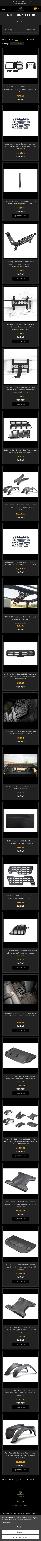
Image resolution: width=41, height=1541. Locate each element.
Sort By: (5, 44)
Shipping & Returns (20, 1505)
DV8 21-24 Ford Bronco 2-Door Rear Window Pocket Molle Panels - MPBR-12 (20, 451)
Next (32, 39)
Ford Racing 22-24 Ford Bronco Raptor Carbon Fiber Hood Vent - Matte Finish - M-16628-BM (20, 1267)
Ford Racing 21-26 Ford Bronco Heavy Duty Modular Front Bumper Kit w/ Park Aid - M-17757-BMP (20, 146)
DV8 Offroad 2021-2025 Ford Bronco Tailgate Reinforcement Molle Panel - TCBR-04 (20, 89)
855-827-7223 (22, 4)
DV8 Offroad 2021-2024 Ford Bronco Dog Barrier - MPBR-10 (20, 787)
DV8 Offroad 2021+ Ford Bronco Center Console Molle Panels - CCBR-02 (20, 897)
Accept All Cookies (20, 1537)
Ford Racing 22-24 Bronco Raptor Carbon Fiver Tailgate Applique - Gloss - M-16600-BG (20, 1329)
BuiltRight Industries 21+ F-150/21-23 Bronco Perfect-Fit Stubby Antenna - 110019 (20, 202)
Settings (20, 1527)
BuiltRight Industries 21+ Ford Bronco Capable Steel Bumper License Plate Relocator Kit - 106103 (20, 264)
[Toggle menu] (6, 9)
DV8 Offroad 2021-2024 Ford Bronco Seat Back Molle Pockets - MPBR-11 (20, 732)
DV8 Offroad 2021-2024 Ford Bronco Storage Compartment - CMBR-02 (20, 842)
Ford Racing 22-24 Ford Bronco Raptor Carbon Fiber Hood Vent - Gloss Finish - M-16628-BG (20, 1078)
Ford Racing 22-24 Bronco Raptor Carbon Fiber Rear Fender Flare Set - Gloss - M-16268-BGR (20, 1455)
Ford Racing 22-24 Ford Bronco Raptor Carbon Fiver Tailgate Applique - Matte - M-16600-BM (20, 1204)
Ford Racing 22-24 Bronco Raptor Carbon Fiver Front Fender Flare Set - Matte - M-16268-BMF (20, 1392)
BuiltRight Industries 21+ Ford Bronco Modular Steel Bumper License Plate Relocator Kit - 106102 (20, 327)
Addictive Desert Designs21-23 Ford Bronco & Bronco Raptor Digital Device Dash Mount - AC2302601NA (20, 676)
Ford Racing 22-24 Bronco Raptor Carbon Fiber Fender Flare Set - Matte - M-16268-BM (20, 507)
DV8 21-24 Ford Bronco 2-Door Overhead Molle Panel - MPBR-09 (20, 618)
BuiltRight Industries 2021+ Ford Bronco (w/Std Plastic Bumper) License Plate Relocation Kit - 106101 (20, 389)
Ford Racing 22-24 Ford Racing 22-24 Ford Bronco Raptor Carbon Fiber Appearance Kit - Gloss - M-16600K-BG (20, 1141)
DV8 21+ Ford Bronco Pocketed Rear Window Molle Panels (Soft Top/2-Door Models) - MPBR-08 (20, 953)
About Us (20, 1497)
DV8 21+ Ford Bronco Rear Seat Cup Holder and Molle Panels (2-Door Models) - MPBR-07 (20, 1015)
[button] (20, 30)
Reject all (20, 1532)
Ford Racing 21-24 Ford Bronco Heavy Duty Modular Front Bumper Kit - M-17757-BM (20, 563)
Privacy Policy (20, 1501)
